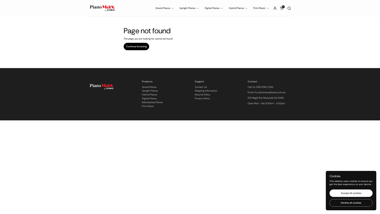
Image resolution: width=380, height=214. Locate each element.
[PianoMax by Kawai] (102, 8)
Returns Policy (202, 94)
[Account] (275, 8)
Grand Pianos (149, 87)
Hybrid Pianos (149, 94)
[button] (289, 8)
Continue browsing (136, 46)
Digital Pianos (149, 98)
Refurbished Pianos (152, 102)
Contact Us (201, 87)
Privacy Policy (202, 98)
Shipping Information (206, 90)
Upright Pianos (150, 90)
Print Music (148, 106)
